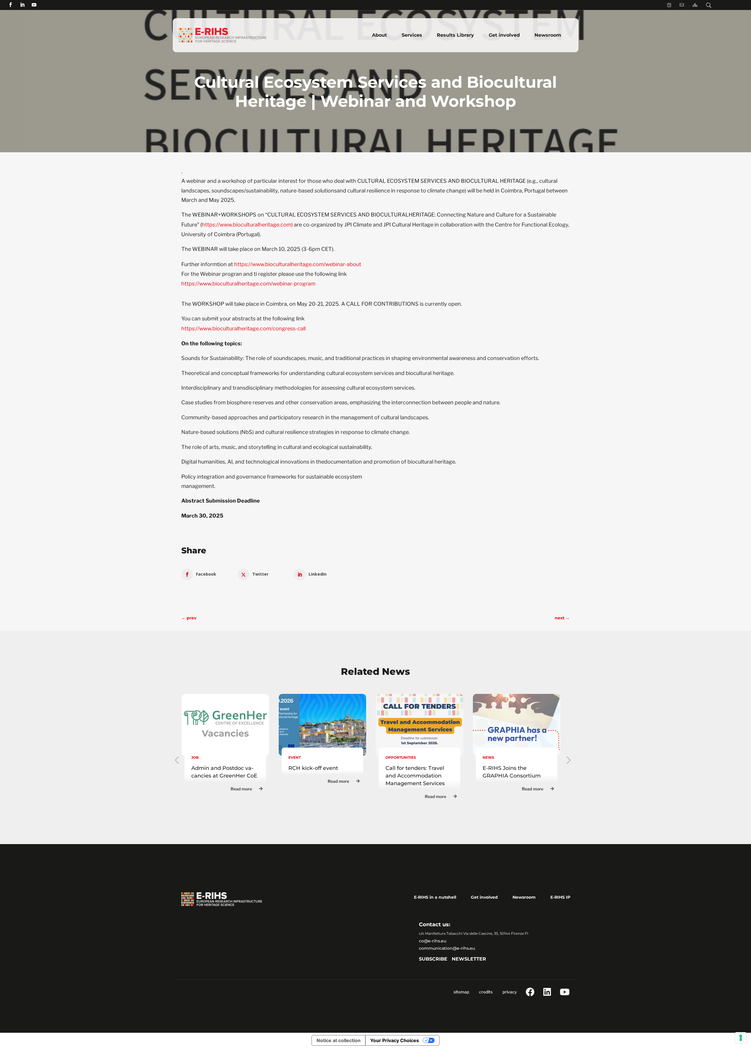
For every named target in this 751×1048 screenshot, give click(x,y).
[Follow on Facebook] (10, 4)
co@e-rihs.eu (432, 941)
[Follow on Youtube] (34, 4)
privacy (510, 991)
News (488, 757)
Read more (241, 788)
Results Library (455, 35)
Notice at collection (339, 1040)
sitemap (461, 991)
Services (412, 35)
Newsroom (548, 35)
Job (195, 757)
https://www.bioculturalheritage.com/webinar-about (297, 264)
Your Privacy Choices (394, 1040)
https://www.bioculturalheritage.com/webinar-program (248, 283)
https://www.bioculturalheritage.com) (247, 225)
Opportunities (400, 757)
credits (486, 991)
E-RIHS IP (560, 897)
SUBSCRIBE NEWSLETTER (452, 959)
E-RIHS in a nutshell (435, 897)
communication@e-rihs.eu (447, 948)
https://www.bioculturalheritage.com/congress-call (243, 328)
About (379, 35)
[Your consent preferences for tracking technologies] (740, 1037)
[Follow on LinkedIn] (22, 4)
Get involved (504, 35)
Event (294, 757)
